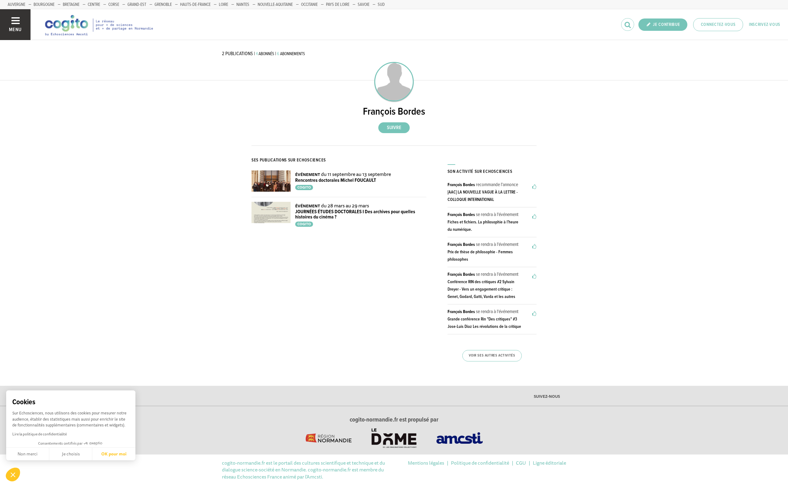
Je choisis (71, 453)
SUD (381, 4)
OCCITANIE (309, 4)
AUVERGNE (16, 4)
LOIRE (223, 4)
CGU (521, 463)
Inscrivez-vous (764, 24)
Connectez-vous (718, 24)
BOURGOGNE (44, 4)
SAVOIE (363, 4)
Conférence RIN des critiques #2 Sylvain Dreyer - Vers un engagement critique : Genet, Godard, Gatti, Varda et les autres (481, 289)
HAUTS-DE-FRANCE (195, 4)
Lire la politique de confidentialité (39, 434)
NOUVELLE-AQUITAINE (275, 4)
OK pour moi (114, 453)
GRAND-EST (136, 4)
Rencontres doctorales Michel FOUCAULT (335, 180)
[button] (13, 474)
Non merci (28, 453)
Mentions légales (426, 463)
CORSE (113, 4)
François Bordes (461, 185)
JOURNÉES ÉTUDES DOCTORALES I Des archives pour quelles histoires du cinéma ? (355, 215)
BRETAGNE (71, 4)
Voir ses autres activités (492, 355)
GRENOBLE (163, 4)
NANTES (242, 4)
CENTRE (94, 4)
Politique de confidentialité (480, 463)
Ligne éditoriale (549, 463)
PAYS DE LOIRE (337, 4)
